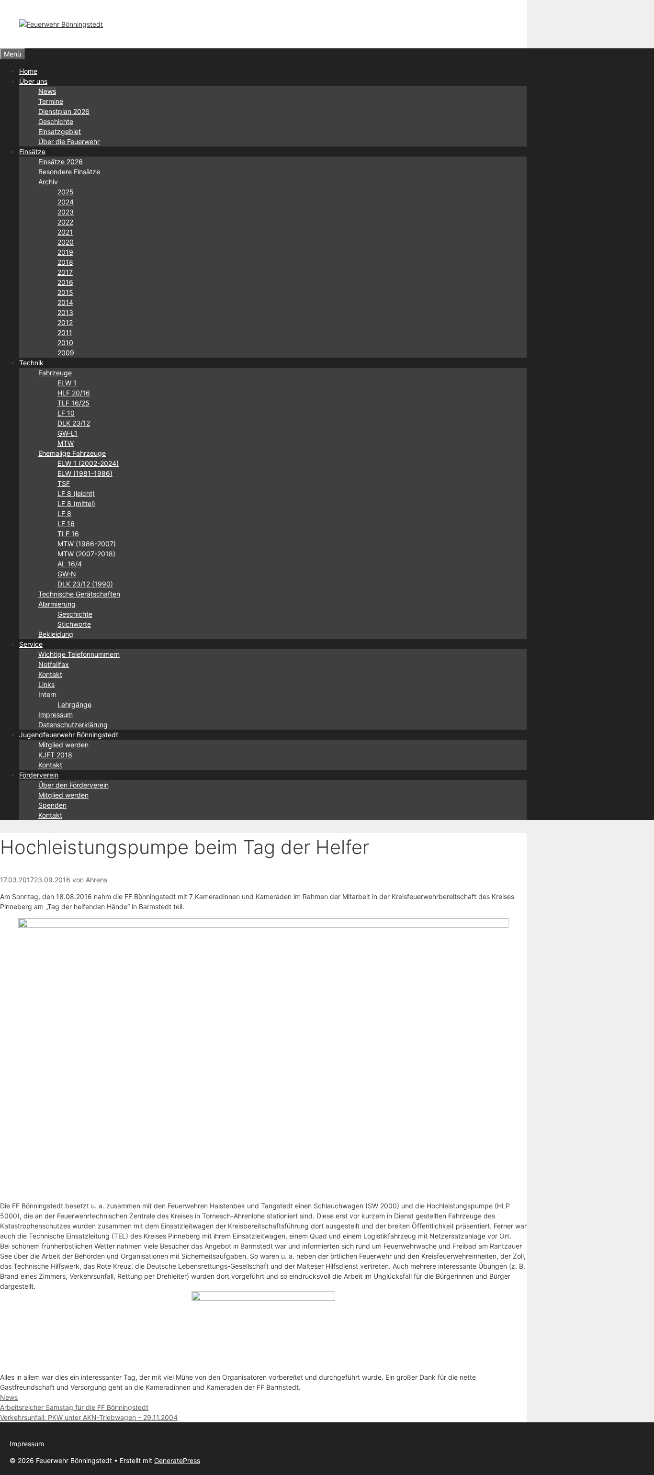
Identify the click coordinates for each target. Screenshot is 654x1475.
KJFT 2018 (55, 755)
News (47, 91)
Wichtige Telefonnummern (79, 654)
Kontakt (50, 674)
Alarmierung (57, 604)
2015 (65, 292)
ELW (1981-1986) (85, 473)
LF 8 (64, 513)
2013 (65, 312)
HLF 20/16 (73, 393)
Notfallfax (53, 664)
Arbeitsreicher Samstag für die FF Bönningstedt (74, 1407)
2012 (65, 322)
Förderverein (38, 775)
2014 (65, 302)
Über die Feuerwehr (69, 141)
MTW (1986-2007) (86, 544)
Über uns (33, 81)
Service (31, 644)
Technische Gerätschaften (79, 594)
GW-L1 (67, 433)
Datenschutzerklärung (73, 725)
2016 (65, 282)
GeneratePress (177, 1460)
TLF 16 (68, 533)
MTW (65, 443)
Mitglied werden (63, 745)
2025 (65, 192)
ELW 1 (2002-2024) (88, 463)
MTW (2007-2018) (86, 554)
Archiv (48, 182)
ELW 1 (67, 383)
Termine (50, 101)
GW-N (66, 574)
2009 (65, 353)
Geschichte (55, 121)
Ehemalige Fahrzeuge (72, 453)
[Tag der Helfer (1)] (263, 1298)
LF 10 (66, 413)
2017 (65, 272)
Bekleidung (55, 634)
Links (46, 684)
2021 (65, 232)
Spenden (52, 805)
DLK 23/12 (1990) (85, 584)
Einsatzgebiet (59, 131)
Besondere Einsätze (69, 172)
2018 (65, 262)
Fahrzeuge (55, 373)
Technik (31, 363)
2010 (65, 342)
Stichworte (74, 624)
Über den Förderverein (73, 785)
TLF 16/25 (73, 403)
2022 (65, 222)
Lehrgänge (74, 704)
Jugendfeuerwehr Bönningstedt (68, 735)
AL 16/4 (69, 564)
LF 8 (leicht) (76, 493)
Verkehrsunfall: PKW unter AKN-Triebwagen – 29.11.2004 (89, 1417)
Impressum (55, 714)
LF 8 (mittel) (76, 503)
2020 (65, 242)
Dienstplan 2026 (64, 111)
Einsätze (32, 151)
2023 (65, 212)
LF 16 (66, 523)
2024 (65, 202)
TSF (63, 483)
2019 (65, 252)
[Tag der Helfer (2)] (263, 925)
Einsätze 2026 (60, 162)
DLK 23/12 (73, 423)
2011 (64, 332)
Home (28, 71)
